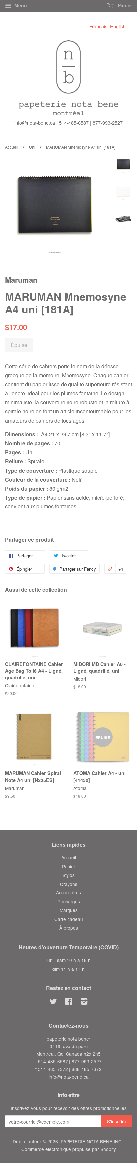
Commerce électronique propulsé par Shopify (68, 1149)
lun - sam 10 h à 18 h (68, 960)
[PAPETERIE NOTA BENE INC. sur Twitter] (53, 1002)
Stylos (68, 875)
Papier (68, 866)
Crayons (68, 884)
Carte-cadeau (68, 919)
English (118, 26)
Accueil (11, 147)
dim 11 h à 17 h (68, 969)
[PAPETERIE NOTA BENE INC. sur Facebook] (68, 1002)
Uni (32, 147)
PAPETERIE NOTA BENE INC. (92, 1141)
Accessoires (68, 892)
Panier (124, 5)
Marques (69, 910)
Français (98, 26)
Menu (20, 5)
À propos (68, 927)
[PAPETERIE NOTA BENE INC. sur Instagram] (84, 1002)
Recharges (68, 901)
